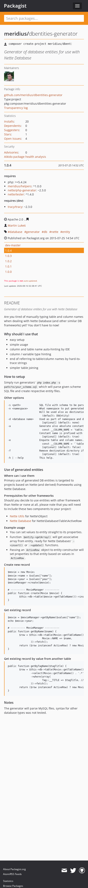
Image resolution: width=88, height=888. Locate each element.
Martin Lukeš (17, 225)
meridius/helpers (20, 186)
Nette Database (20, 521)
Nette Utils (17, 516)
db (45, 232)
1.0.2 (8, 261)
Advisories (11, 152)
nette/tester (16, 194)
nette (54, 232)
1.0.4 (8, 250)
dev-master (13, 245)
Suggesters (11, 130)
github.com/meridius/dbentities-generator (33, 95)
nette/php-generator (22, 190)
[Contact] (64, 870)
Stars (7, 134)
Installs (9, 121)
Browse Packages (13, 886)
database (16, 232)
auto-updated (30, 280)
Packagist (15, 5)
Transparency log (16, 108)
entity (66, 232)
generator (33, 232)
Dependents (12, 126)
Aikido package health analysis (25, 157)
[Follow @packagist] (73, 870)
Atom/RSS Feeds (12, 874)
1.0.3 (8, 256)
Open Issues (12, 138)
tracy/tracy (15, 207)
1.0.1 (8, 266)
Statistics (8, 881)
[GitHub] (82, 870)
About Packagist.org (14, 869)
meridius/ (16, 33)
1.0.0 (8, 272)
